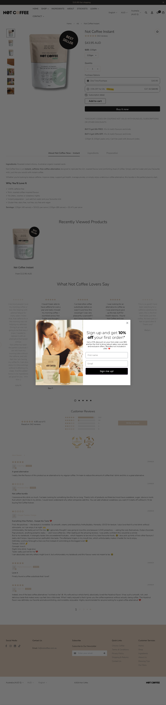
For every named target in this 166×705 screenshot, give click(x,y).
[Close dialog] (127, 323)
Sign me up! (107, 371)
